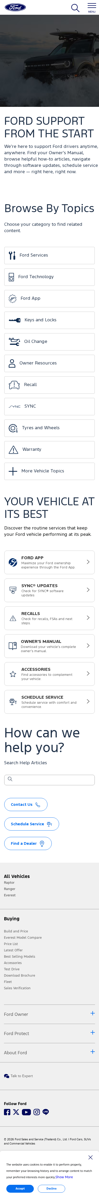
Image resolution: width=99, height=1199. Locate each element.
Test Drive (12, 969)
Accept (20, 1188)
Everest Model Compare (23, 938)
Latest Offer (13, 950)
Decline (51, 1188)
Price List (11, 944)
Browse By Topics (49, 209)
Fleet (8, 982)
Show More (64, 1177)
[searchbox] (52, 780)
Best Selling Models (19, 957)
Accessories (13, 963)
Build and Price (16, 931)
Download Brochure (19, 975)
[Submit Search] (10, 780)
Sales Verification (17, 988)
